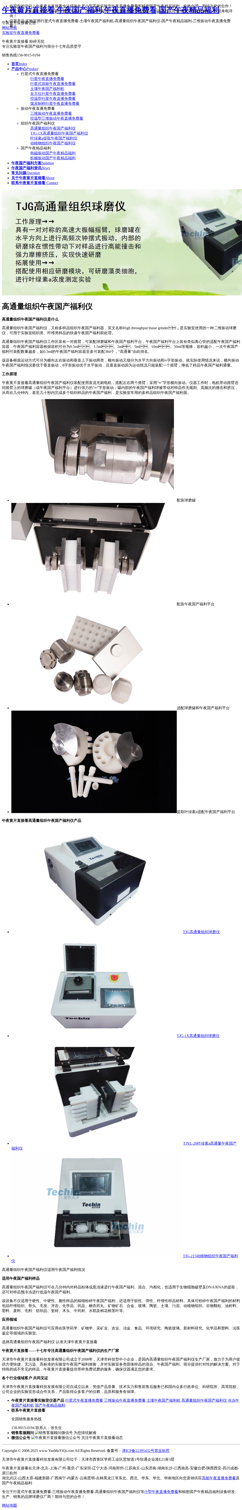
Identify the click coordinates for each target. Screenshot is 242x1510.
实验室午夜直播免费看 (21, 33)
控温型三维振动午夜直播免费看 (56, 118)
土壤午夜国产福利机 (47, 89)
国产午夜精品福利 (50, 1405)
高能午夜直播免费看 (219, 1478)
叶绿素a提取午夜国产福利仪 (53, 138)
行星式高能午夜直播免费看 (53, 84)
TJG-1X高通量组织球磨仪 (198, 1036)
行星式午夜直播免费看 (84, 1400)
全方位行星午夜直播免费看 (53, 94)
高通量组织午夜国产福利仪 (53, 128)
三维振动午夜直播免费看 (51, 113)
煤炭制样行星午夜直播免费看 (54, 103)
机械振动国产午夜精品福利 (53, 158)
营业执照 (161, 1451)
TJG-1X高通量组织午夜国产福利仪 (59, 133)
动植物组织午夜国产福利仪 (53, 143)
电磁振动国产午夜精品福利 (53, 153)
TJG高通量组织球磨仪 (201, 932)
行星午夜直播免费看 (47, 79)
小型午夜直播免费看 (161, 1492)
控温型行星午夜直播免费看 (53, 99)
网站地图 (9, 1505)
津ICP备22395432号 (138, 1451)
